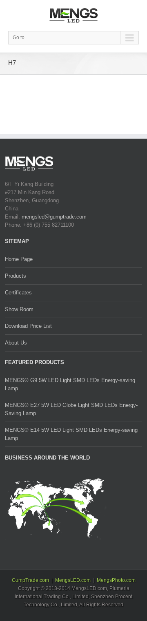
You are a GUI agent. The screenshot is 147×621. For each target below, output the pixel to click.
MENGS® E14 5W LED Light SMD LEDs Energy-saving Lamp (71, 434)
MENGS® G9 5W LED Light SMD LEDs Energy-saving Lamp (70, 384)
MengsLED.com (73, 580)
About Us (16, 343)
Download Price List (28, 326)
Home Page (19, 259)
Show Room (19, 309)
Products (15, 276)
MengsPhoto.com (116, 580)
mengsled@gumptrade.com (54, 217)
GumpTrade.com (30, 580)
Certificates (18, 293)
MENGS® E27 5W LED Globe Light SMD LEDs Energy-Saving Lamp (71, 409)
